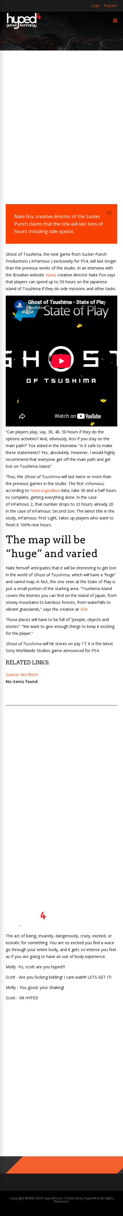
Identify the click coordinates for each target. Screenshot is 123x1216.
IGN (83, 609)
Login (95, 5)
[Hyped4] (23, 28)
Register (110, 5)
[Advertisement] (61, 123)
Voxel (49, 275)
